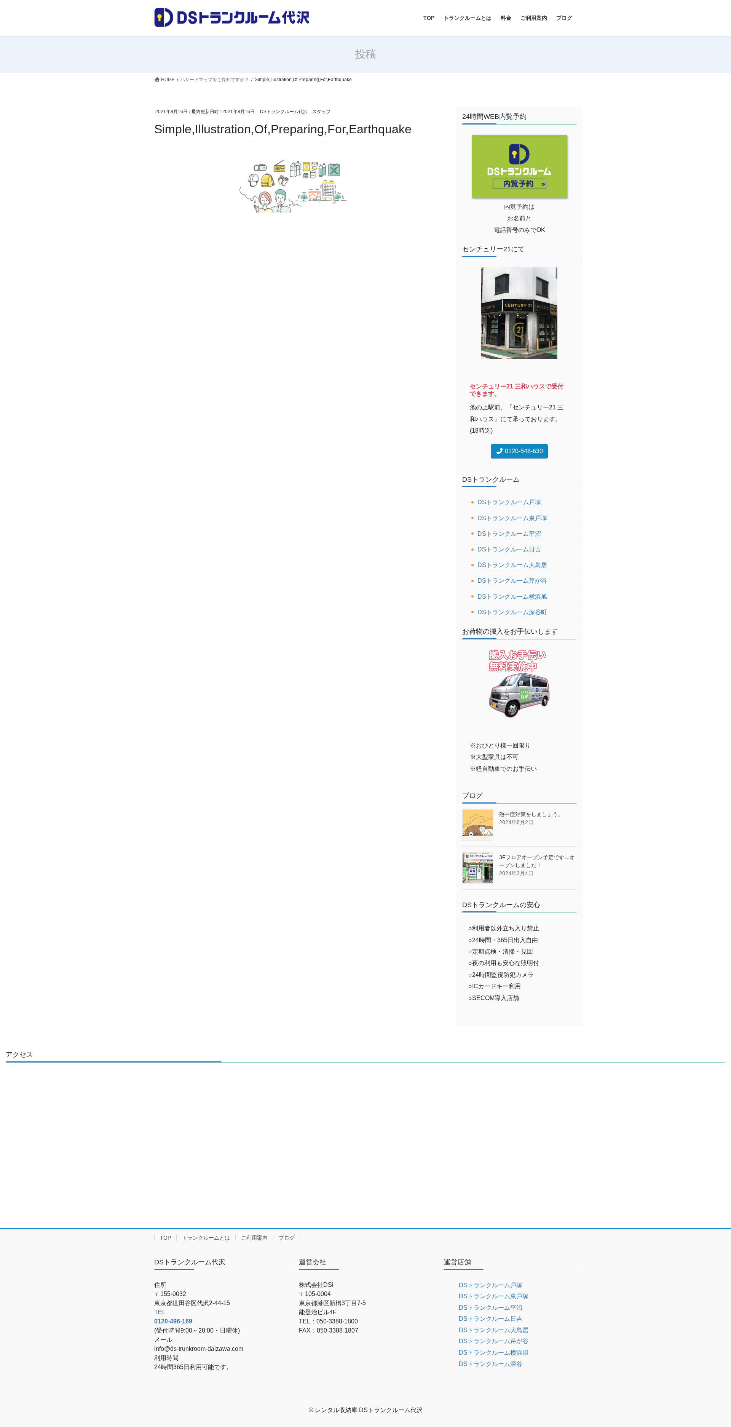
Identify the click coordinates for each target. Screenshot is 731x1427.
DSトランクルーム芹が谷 (512, 580)
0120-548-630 (523, 451)
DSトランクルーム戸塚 (509, 502)
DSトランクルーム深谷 (490, 1364)
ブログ (287, 1238)
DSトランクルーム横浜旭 (512, 596)
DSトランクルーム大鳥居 (512, 565)
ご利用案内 (254, 1238)
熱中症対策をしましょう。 (531, 814)
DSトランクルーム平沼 (509, 534)
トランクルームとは (206, 1238)
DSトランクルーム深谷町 (512, 612)
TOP (165, 1238)
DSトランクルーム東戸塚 (512, 518)
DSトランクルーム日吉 (509, 549)
